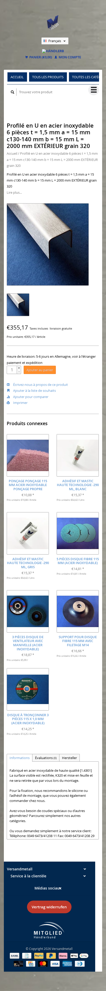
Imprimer (20, 402)
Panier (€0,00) (40, 57)
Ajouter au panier (39, 370)
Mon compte (69, 57)
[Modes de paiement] (15, 955)
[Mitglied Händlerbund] (49, 930)
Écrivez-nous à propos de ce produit (40, 384)
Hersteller (69, 757)
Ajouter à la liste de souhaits (34, 390)
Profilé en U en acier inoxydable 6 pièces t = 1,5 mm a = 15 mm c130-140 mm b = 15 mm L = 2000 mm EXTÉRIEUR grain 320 (52, 159)
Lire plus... (14, 192)
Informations (20, 757)
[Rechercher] (12, 92)
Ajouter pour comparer (30, 396)
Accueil (17, 77)
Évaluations (46, 757)
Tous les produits (48, 77)
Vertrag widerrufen (49, 907)
